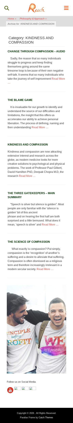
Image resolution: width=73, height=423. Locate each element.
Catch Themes (46, 417)
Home (12, 18)
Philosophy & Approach (33, 18)
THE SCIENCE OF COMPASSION (29, 241)
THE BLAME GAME (20, 100)
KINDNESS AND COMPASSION (28, 144)
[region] (36, 329)
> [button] (62, 328)
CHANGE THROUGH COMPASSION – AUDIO (36, 51)
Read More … (40, 127)
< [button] (11, 328)
